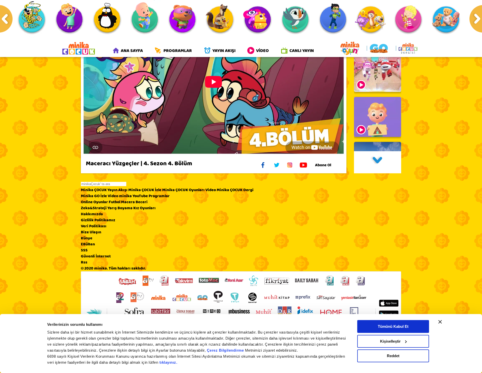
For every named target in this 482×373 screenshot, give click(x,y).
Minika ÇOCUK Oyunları (183, 190)
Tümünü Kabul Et (393, 326)
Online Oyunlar (94, 202)
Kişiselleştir (390, 341)
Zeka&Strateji (94, 208)
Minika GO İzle (94, 196)
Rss (84, 262)
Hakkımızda (92, 214)
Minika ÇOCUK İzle (144, 190)
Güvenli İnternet (96, 256)
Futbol (114, 202)
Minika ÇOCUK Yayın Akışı (104, 190)
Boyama (125, 208)
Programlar (159, 196)
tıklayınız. (168, 362)
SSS (84, 250)
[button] (377, 162)
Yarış (112, 208)
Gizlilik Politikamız (98, 220)
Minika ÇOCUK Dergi (235, 190)
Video (210, 190)
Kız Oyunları (144, 208)
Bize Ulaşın (91, 232)
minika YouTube (133, 196)
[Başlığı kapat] (440, 322)
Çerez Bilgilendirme (226, 350)
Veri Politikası (93, 226)
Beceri (142, 202)
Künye (86, 238)
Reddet (393, 356)
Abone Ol (323, 165)
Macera (128, 202)
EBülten (88, 244)
